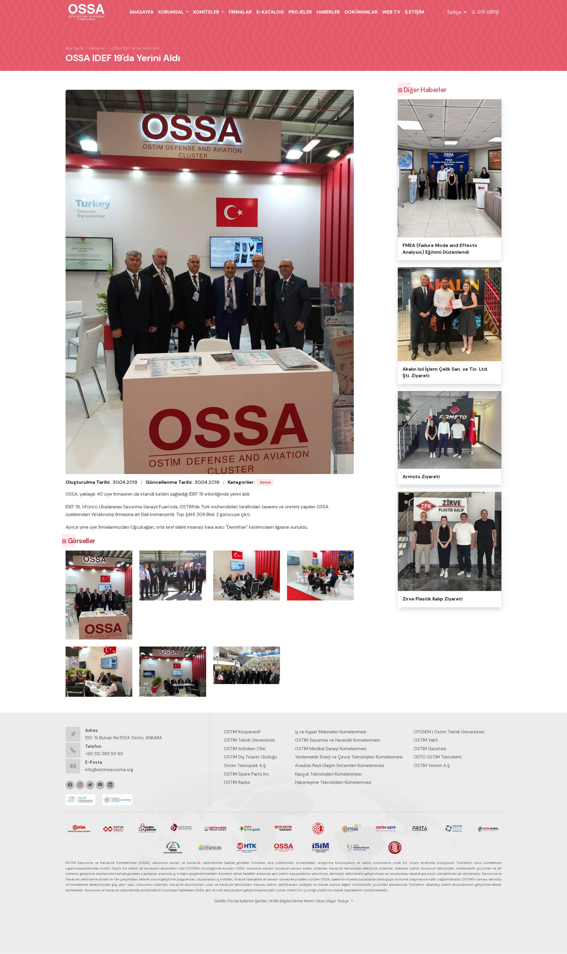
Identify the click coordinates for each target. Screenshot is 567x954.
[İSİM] (320, 847)
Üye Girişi (488, 12)
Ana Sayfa (74, 48)
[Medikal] (357, 847)
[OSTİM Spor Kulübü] (317, 828)
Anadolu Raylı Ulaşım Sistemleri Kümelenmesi (339, 765)
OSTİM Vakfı (426, 740)
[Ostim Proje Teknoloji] (453, 828)
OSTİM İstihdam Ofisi (244, 748)
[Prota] (419, 828)
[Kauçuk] (394, 847)
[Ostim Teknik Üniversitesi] (181, 828)
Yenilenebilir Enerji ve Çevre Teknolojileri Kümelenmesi (349, 757)
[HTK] (247, 847)
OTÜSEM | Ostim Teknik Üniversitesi (449, 732)
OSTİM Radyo (237, 782)
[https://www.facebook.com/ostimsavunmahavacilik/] (70, 785)
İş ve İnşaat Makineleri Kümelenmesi (330, 732)
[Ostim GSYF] (385, 828)
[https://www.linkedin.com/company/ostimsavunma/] (110, 785)
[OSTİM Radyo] (351, 828)
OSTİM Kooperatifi (242, 732)
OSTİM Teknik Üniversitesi (249, 740)
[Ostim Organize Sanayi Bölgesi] (79, 828)
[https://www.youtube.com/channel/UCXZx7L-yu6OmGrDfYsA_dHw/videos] (100, 785)
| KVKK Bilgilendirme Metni (291, 901)
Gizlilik (219, 901)
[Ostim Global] (488, 828)
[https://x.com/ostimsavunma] (90, 785)
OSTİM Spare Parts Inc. (247, 774)
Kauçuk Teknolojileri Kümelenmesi (328, 774)
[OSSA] (284, 847)
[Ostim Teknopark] (249, 828)
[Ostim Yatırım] (147, 828)
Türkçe (454, 12)
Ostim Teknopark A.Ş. (245, 765)
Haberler (328, 12)
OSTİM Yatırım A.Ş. (432, 765)
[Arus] (173, 847)
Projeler (300, 12)
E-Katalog (270, 12)
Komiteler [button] (206, 12)
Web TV (391, 12)
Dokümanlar (361, 12)
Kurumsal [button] (171, 12)
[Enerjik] (210, 847)
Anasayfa (141, 12)
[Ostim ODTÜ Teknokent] (283, 828)
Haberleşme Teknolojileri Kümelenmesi (333, 782)
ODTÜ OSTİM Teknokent (438, 757)
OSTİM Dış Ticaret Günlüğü (250, 757)
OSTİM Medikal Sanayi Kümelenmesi (330, 748)
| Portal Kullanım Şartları (247, 901)
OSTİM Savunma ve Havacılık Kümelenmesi (337, 740)
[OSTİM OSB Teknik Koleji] (215, 828)
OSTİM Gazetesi (430, 748)
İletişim (414, 12)
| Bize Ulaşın (325, 901)
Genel (265, 482)
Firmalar (240, 12)
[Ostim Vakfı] (113, 828)
